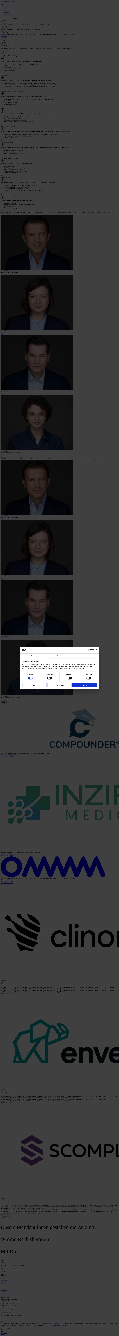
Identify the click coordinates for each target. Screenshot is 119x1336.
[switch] (49, 678)
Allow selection (59, 685)
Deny (34, 685)
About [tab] (86, 656)
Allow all (84, 685)
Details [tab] (59, 656)
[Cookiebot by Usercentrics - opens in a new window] (89, 650)
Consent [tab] (33, 656)
